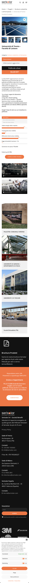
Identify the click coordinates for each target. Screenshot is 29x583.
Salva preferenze (14, 576)
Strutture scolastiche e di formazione (17, 55)
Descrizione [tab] (7, 59)
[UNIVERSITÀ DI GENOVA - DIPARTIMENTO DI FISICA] (14, 248)
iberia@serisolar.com (10, 493)
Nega (14, 572)
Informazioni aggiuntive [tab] (11, 63)
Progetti (10, 9)
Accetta (14, 568)
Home (4, 9)
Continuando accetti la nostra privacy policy (15, 517)
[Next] (25, 40)
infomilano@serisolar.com (12, 475)
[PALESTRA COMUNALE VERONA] (14, 216)
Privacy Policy (17, 580)
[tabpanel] (14, 139)
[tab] (14, 117)
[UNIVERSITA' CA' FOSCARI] (14, 282)
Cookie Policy (11, 580)
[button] (26, 539)
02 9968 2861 (8, 473)
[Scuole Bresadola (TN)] (14, 314)
